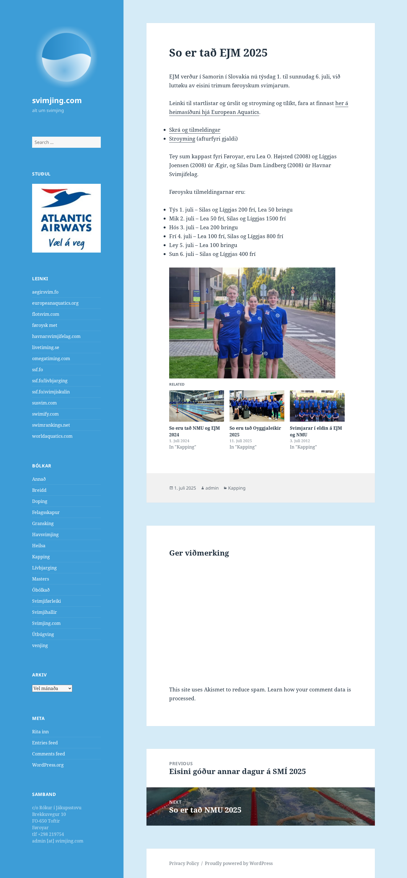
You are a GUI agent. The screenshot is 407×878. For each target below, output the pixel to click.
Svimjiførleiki (46, 601)
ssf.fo (37, 370)
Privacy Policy (184, 863)
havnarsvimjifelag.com (56, 336)
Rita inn (40, 732)
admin (212, 488)
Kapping (41, 557)
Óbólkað (41, 590)
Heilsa (38, 546)
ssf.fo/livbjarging (50, 381)
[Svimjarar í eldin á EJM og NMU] (317, 406)
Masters (40, 579)
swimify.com (45, 414)
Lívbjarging (44, 568)
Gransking (43, 523)
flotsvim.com (45, 314)
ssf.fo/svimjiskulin (51, 392)
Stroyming (182, 138)
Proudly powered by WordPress (239, 863)
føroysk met (44, 325)
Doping (39, 501)
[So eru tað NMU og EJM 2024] (196, 406)
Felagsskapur (46, 512)
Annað (39, 479)
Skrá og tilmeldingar (194, 129)
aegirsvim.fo (45, 292)
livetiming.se (45, 347)
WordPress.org (48, 765)
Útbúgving (43, 634)
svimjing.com (57, 100)
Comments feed (48, 754)
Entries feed (45, 743)
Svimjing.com (46, 623)
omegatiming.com (51, 358)
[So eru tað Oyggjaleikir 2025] (257, 406)
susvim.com (44, 403)
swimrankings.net (51, 425)
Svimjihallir (44, 612)
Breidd (39, 490)
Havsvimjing (45, 534)
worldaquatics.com (52, 436)
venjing (40, 645)
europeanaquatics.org (55, 303)
